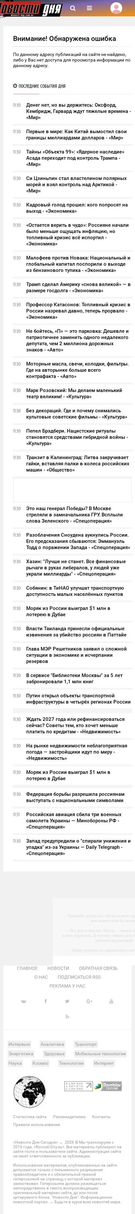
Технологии (71, 1063)
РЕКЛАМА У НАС (67, 986)
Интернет (104, 1063)
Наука (15, 1063)
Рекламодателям (69, 1117)
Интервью (19, 1044)
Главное (27, 968)
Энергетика (21, 1053)
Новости (58, 968)
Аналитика (52, 1044)
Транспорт (86, 1044)
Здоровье (54, 1053)
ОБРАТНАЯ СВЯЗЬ (98, 968)
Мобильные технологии (100, 1053)
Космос (40, 1063)
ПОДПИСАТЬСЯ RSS (79, 977)
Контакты (101, 1117)
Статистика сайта (30, 1117)
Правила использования (36, 1124)
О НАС (41, 977)
